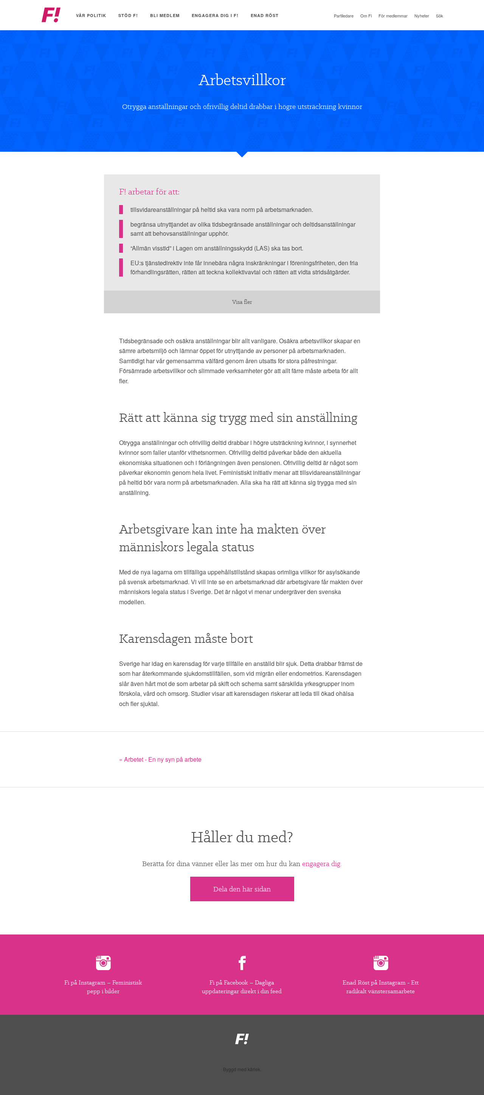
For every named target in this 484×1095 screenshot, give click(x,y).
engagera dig (321, 863)
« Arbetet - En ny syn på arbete (160, 759)
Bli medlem (165, 15)
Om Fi (366, 15)
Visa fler (242, 302)
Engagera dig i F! (215, 15)
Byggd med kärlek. (242, 1069)
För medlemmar (393, 15)
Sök (439, 15)
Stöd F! (128, 15)
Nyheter (421, 15)
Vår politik (91, 15)
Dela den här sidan (242, 889)
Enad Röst (265, 15)
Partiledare (344, 15)
